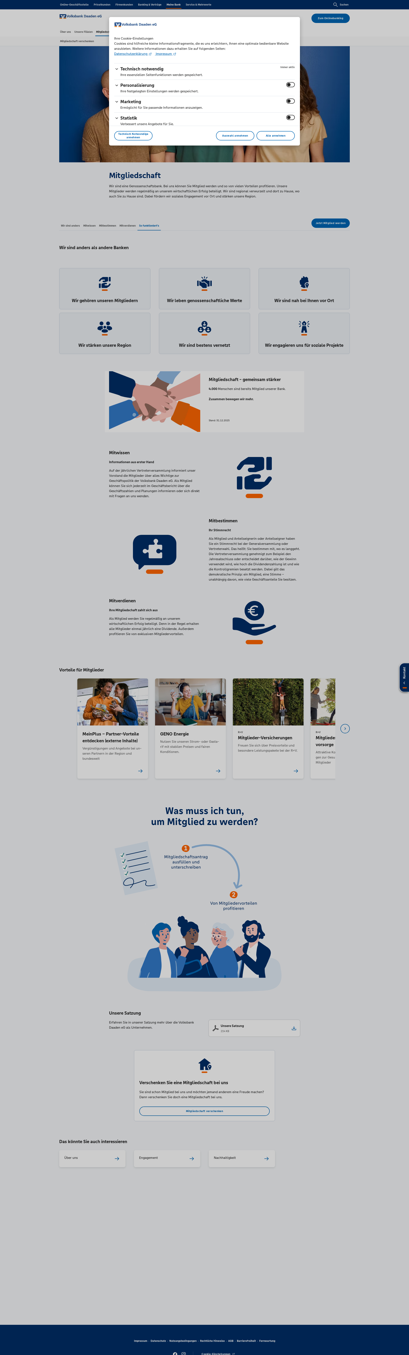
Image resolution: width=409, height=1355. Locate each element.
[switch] (290, 84)
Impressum (164, 54)
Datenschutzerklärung (131, 54)
